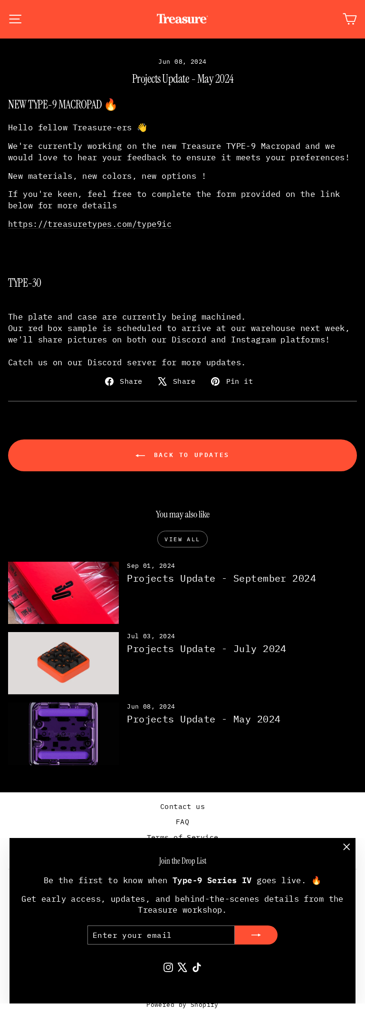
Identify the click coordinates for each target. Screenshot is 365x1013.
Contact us (182, 806)
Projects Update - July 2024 (206, 648)
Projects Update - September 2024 (221, 578)
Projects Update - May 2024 (203, 718)
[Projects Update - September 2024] (63, 593)
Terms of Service (183, 837)
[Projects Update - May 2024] (63, 733)
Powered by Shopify (182, 1005)
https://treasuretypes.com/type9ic (90, 224)
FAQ (182, 821)
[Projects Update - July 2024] (63, 663)
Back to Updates (189, 454)
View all (182, 539)
